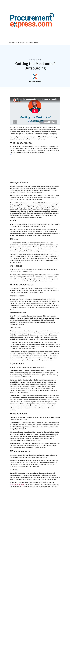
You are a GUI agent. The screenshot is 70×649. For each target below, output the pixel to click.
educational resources (17, 484)
